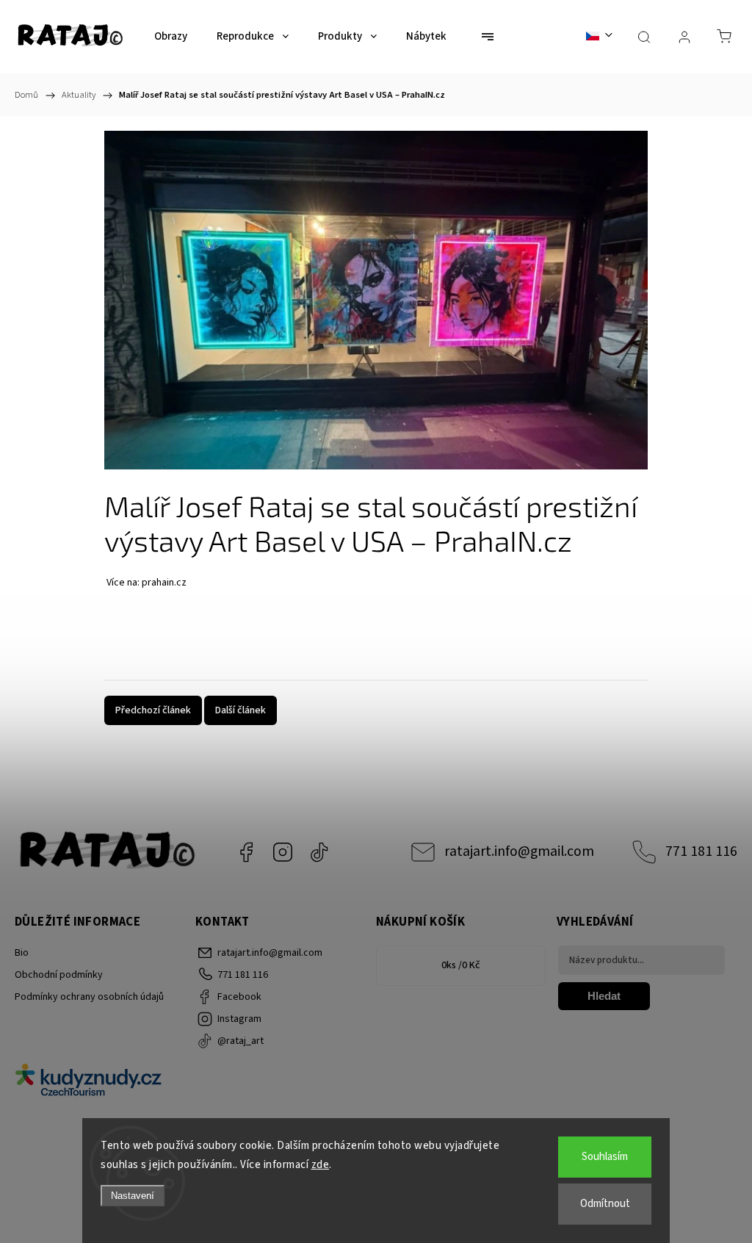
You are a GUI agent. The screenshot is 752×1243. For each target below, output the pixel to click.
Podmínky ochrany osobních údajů (89, 997)
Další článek (240, 710)
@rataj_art (319, 852)
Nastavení (132, 1195)
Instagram (283, 852)
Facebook (246, 852)
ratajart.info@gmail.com (519, 851)
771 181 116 (701, 851)
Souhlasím (605, 1156)
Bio (22, 952)
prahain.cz (164, 582)
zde (320, 1164)
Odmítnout (605, 1203)
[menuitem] (170, 36)
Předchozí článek (153, 710)
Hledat (604, 996)
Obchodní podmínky (59, 975)
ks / (460, 965)
